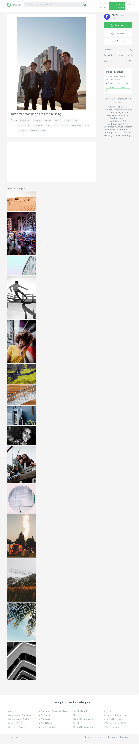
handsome (38, 125)
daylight (48, 120)
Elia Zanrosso (117, 15)
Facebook (101, 737)
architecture (24, 120)
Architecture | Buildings (19, 715)
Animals (12, 711)
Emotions (45, 719)
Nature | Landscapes (83, 719)
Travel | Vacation (113, 727)
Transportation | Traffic (116, 723)
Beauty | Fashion (16, 723)
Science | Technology (115, 715)
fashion (58, 120)
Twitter (89, 737)
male (48, 125)
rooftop (23, 130)
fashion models (71, 120)
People (76, 723)
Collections (102, 7)
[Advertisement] (51, 162)
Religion (109, 711)
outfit (65, 125)
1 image (115, 18)
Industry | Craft (80, 711)
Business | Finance (17, 727)
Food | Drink (46, 723)
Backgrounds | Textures (19, 719)
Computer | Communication (54, 711)
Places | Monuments (83, 727)
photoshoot (76, 125)
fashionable (24, 125)
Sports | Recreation (114, 719)
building (37, 120)
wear (44, 130)
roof (87, 125)
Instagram (126, 737)
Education (45, 715)
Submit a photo (120, 5)
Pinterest (113, 737)
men (57, 125)
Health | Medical (48, 727)
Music (76, 715)
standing (33, 130)
